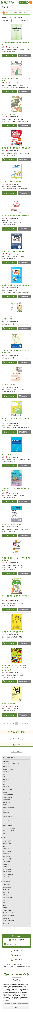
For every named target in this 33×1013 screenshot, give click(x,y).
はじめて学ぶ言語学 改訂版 (12, 524)
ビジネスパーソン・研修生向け (11, 764)
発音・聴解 (6, 779)
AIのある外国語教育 (9, 704)
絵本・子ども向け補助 (8, 830)
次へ (28, 724)
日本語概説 (6, 890)
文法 (4, 774)
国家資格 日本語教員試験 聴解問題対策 (16, 148)
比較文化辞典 (6, 877)
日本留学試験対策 (7, 797)
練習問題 (5, 792)
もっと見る (16, 738)
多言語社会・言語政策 (8, 915)
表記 (4, 902)
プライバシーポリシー (9, 967)
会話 (4, 784)
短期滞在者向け (7, 766)
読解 (4, 776)
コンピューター (7, 823)
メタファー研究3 (7, 319)
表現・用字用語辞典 (8, 874)
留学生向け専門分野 (8, 769)
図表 (4, 833)
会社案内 (14, 964)
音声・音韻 (6, 892)
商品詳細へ (24, 56)
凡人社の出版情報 (15, 980)
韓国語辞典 (6, 849)
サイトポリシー (22, 964)
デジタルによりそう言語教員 (12, 182)
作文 (4, 782)
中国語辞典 (6, 854)
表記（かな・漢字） (8, 789)
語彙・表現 (6, 787)
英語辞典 (5, 846)
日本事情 (5, 810)
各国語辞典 (6, 864)
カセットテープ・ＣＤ (8, 825)
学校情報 (5, 805)
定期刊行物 (6, 812)
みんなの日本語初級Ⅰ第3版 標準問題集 (15, 215)
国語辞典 (5, 866)
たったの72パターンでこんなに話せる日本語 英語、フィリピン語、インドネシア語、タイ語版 (16, 668)
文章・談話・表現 (7, 897)
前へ (4, 724)
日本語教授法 (6, 884)
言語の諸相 (6, 918)
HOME (8, 964)
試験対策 (5, 908)
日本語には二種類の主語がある (12, 632)
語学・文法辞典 (7, 872)
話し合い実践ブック (9, 454)
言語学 (4, 905)
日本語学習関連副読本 (8, 807)
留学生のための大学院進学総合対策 (14, 251)
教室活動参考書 (7, 887)
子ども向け (6, 771)
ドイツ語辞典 (6, 856)
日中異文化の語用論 (9, 385)
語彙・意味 (6, 895)
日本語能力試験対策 (8, 794)
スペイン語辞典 (7, 851)
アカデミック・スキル (8, 920)
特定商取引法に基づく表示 (23, 967)
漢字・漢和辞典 (7, 869)
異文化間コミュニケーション (10, 913)
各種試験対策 (6, 799)
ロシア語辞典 (6, 861)
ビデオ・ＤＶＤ (7, 820)
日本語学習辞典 (7, 841)
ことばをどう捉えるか (9, 114)
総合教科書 (6, 761)
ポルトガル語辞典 (7, 859)
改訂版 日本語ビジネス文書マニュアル (15, 285)
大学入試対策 (6, 802)
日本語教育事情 (7, 910)
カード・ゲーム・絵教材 (9, 828)
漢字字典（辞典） (7, 843)
